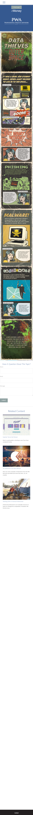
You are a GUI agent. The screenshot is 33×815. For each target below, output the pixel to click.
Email (1, 376)
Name (1, 367)
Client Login (16, 7)
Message (2, 386)
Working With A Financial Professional (13, 501)
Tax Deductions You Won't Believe (12, 468)
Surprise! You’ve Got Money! (10, 437)
